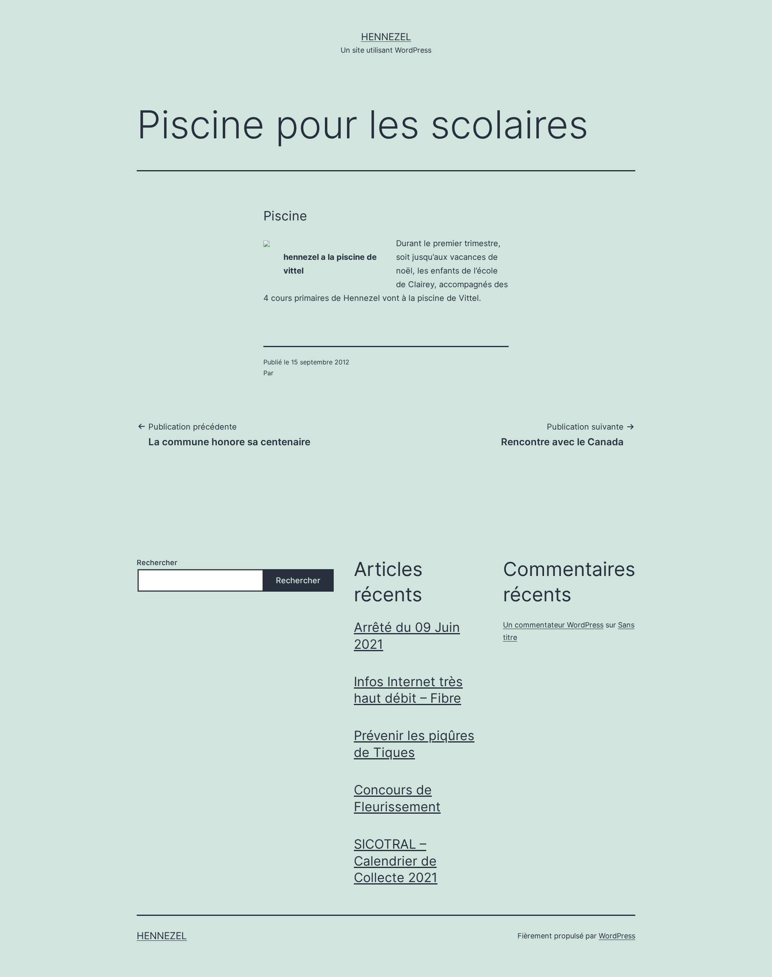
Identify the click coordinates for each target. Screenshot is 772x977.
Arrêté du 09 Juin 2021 (407, 635)
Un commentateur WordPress (553, 625)
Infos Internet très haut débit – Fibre (408, 690)
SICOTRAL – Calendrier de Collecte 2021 (395, 860)
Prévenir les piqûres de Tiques (414, 744)
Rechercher (157, 562)
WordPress (617, 936)
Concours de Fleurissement (397, 798)
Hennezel (386, 37)
